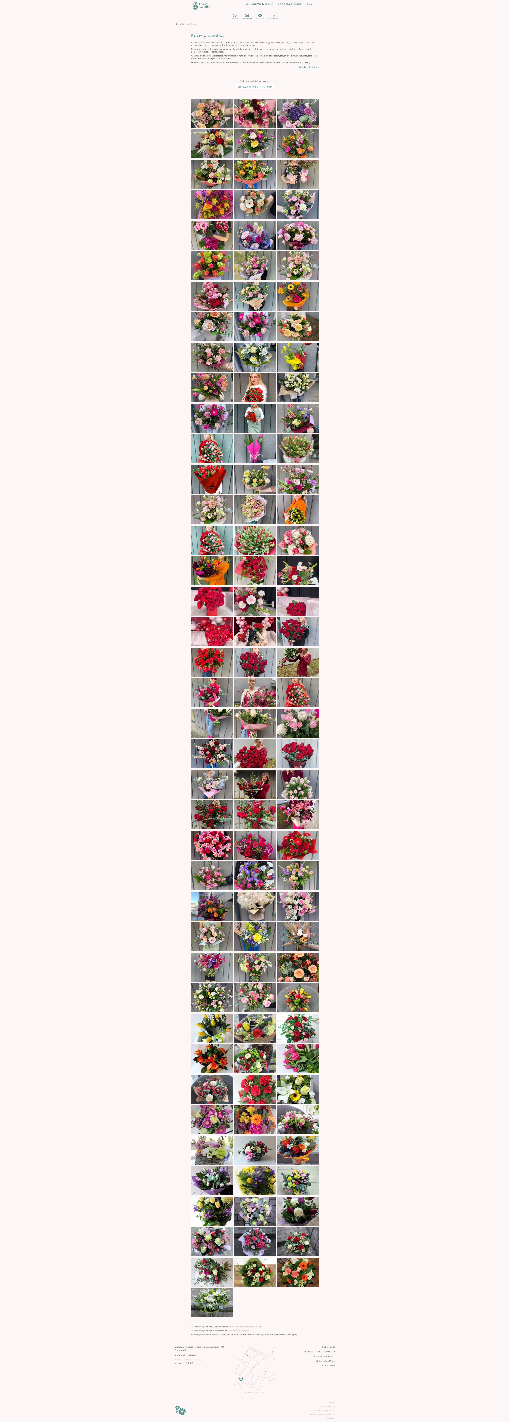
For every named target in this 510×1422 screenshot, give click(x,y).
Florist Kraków (327, 1406)
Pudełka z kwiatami (309, 67)
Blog (309, 4)
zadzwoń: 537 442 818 (255, 86)
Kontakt (331, 1418)
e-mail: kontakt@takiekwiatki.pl (188, 1359)
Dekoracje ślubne (289, 4)
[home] (201, 5)
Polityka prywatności (324, 1410)
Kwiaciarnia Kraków (259, 4)
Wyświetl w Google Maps (255, 1392)
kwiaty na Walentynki (239, 1330)
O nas (332, 1402)
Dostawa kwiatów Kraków (322, 1414)
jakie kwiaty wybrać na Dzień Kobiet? (245, 1326)
